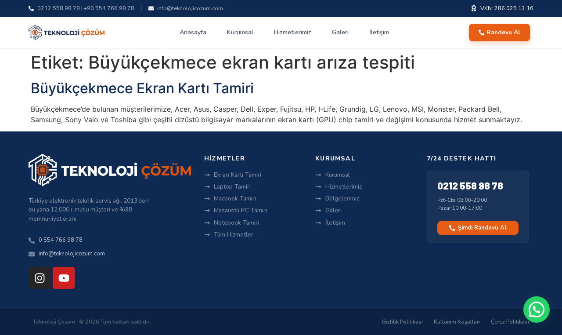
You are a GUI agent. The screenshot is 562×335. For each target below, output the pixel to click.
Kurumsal (240, 32)
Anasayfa (193, 32)
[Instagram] (39, 278)
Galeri (340, 32)
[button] (536, 309)
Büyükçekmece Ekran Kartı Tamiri (142, 88)
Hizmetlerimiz (292, 32)
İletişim (379, 32)
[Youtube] (64, 278)
